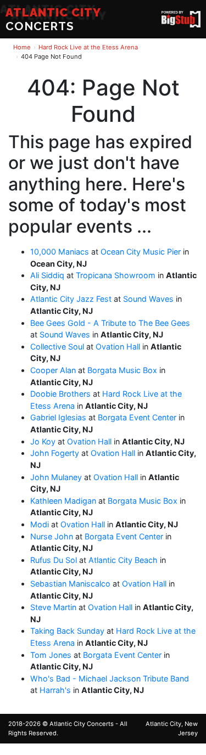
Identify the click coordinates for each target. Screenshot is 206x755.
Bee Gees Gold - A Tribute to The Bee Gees (110, 323)
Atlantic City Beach (123, 560)
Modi (39, 524)
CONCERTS (53, 19)
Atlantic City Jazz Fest (71, 298)
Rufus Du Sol (53, 560)
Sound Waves (148, 298)
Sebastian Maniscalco (70, 583)
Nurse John (51, 536)
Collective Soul (57, 346)
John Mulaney (56, 477)
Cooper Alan (53, 370)
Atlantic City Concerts (81, 724)
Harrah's (55, 690)
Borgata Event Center (137, 417)
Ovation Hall (118, 346)
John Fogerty (54, 453)
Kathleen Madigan (63, 500)
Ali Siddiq (47, 275)
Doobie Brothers (60, 393)
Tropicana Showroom (115, 275)
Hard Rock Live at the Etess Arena (88, 47)
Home (22, 47)
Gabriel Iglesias (58, 417)
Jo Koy (42, 441)
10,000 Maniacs (59, 251)
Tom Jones (50, 655)
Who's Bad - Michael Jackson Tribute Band (109, 678)
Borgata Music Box (122, 370)
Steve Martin (53, 607)
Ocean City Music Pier (141, 251)
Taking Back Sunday (67, 630)
